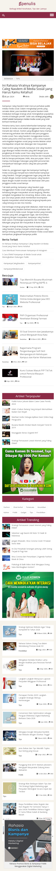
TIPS (18, 78)
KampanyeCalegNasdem (14, 263)
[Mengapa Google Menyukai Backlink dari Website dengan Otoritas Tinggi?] (11, 735)
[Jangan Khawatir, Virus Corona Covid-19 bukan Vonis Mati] (8, 542)
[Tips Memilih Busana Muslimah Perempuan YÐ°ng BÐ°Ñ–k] (10, 281)
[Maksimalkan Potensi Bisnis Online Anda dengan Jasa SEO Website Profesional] (10, 299)
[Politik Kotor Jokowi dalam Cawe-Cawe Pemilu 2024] (8, 402)
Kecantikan (42, 507)
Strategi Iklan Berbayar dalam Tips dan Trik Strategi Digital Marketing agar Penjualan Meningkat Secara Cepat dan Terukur (35, 787)
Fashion (22, 287)
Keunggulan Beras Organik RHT (25, 433)
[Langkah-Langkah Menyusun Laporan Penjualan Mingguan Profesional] (11, 683)
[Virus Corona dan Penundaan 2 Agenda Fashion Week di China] (8, 558)
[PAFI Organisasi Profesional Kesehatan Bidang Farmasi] (10, 317)
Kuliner (6, 512)
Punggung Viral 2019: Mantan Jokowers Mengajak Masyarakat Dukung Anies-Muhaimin (35, 767)
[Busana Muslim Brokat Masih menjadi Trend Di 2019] (8, 426)
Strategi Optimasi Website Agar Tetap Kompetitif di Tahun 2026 (34, 628)
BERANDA (8, 78)
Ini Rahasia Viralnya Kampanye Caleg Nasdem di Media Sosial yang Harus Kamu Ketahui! (25, 245)
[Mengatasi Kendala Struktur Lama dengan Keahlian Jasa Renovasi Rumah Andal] (11, 665)
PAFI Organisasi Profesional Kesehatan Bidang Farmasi (34, 317)
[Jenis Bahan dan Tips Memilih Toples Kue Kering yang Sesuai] (11, 751)
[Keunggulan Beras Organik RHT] (8, 434)
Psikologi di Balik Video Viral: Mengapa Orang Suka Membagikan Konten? (30, 565)
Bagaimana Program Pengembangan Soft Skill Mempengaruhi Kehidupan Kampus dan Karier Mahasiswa (35, 352)
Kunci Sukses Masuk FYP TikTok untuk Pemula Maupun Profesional (36, 373)
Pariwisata (30, 507)
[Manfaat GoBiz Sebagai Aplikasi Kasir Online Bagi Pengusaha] (8, 418)
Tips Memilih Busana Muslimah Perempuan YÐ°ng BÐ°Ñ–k (36, 281)
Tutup (48, 819)
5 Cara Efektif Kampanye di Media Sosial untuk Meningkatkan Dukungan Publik (21, 255)
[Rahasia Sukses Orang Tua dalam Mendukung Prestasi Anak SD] (11, 646)
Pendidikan (23, 339)
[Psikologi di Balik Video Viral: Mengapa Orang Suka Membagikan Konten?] (8, 567)
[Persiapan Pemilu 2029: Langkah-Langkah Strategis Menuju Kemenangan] (11, 698)
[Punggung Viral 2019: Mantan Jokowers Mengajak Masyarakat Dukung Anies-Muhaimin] (11, 767)
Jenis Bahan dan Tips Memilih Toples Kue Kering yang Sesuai (34, 749)
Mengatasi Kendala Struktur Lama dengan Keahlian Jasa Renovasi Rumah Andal (35, 662)
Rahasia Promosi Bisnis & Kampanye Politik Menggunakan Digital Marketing (28, 864)
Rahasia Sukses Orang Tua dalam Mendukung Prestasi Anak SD (33, 644)
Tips (3, 307)
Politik (15, 512)
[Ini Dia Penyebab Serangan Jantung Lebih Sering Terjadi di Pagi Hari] (8, 550)
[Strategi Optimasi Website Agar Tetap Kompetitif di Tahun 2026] (11, 631)
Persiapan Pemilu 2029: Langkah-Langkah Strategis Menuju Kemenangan (33, 698)
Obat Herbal (18, 507)
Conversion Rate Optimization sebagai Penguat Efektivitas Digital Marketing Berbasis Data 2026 (35, 716)
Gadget (23, 512)
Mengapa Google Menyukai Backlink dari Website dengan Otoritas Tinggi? (34, 733)
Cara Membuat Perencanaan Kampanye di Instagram (24, 250)
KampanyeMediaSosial (13, 269)
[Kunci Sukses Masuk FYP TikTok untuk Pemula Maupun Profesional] (10, 373)
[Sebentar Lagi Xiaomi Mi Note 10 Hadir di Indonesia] (8, 534)
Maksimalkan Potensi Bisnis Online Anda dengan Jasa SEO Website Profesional (35, 299)
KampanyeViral (34, 263)
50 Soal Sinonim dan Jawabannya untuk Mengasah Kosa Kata (36, 333)
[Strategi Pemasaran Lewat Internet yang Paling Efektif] (8, 442)
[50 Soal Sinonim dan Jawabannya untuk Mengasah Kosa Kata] (10, 334)
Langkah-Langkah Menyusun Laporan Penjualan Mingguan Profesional (34, 680)
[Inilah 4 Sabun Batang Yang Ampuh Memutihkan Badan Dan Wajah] (8, 410)
